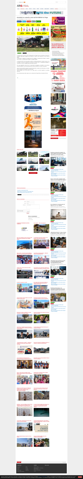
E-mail (25, 203)
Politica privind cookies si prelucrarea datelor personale (38, 468)
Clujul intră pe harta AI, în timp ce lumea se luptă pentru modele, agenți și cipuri (58, 233)
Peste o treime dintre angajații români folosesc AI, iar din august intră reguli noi (58, 179)
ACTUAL (34, 8)
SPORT (38, 8)
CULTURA (41, 8)
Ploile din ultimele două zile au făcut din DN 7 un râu (24, 192)
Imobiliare (56, 8)
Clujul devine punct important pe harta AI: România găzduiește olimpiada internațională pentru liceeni (58, 261)
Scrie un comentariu (30, 219)
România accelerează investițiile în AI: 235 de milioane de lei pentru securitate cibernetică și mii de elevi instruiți (58, 153)
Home (18, 8)
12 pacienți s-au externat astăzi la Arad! (22, 190)
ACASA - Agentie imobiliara (20, 471)
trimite (28, 213)
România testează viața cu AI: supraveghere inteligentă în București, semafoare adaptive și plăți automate (58, 289)
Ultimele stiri (22, 8)
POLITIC (30, 8)
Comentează (52, 192)
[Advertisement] (33, 87)
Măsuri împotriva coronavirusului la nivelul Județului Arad (25, 191)
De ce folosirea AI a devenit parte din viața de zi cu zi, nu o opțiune (58, 205)
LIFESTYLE (52, 8)
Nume (25, 201)
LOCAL (27, 8)
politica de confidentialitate (42, 476)
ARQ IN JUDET (47, 8)
